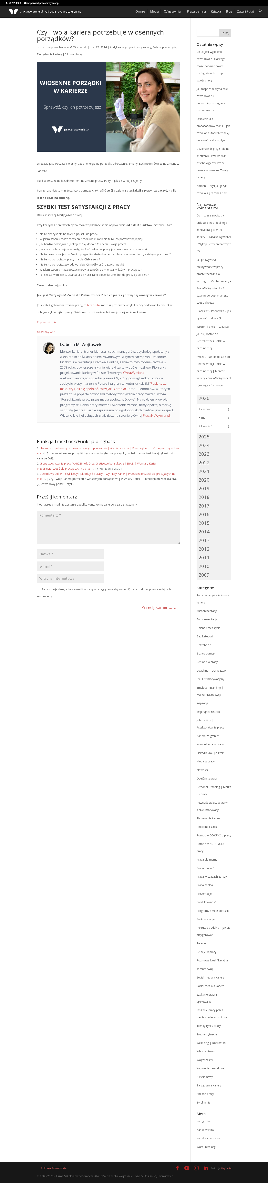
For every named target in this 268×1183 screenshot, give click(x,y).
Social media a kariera (210, 977)
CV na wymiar (173, 11)
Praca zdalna (205, 885)
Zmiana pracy (205, 1094)
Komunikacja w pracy (210, 744)
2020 (204, 479)
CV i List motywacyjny (210, 679)
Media (154, 11)
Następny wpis (46, 332)
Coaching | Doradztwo (211, 670)
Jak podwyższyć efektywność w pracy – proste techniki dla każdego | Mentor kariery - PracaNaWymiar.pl (214, 274)
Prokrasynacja (206, 919)
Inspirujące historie (209, 712)
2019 (204, 488)
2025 (204, 436)
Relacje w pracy (206, 952)
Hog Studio (226, 1168)
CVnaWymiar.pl (134, 373)
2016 (204, 514)
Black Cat (203, 311)
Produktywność (206, 902)
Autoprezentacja (207, 611)
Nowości (202, 770)
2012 (204, 549)
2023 (204, 454)
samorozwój (205, 969)
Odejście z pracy (207, 778)
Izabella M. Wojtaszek (73, 47)
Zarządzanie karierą (49, 54)
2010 (204, 566)
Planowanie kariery (209, 818)
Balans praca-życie (165, 47)
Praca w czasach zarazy (212, 876)
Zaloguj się (204, 1121)
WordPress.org (206, 1147)
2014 (204, 531)
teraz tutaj (93, 305)
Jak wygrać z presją (210, 385)
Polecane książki (207, 827)
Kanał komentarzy (208, 1138)
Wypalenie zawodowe (210, 1068)
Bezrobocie (204, 645)
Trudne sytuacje (207, 1034)
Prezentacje (204, 893)
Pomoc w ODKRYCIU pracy (214, 835)
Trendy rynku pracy (209, 1026)
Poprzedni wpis (46, 322)
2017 (204, 505)
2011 (204, 557)
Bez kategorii (205, 636)
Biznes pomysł (206, 653)
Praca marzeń (205, 868)
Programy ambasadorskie (213, 911)
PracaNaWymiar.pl (156, 415)
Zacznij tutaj (245, 11)
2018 (204, 497)
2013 (204, 540)
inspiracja (203, 703)
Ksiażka (216, 11)
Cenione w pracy (207, 662)
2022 (204, 462)
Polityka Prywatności (54, 1168)
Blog (229, 11)
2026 (204, 398)
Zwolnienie (203, 1102)
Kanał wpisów (205, 1130)
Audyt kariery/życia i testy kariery (130, 47)
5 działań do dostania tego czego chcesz (212, 295)
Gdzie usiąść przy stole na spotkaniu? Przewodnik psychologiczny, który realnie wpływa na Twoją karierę (213, 163)
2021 (204, 471)
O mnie (140, 11)
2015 (204, 523)
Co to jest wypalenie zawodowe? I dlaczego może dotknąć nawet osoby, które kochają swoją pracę (211, 66)
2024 (204, 445)
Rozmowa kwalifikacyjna (212, 960)
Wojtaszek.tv (205, 1060)
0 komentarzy (73, 54)
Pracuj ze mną (196, 11)
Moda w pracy (206, 761)
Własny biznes (206, 1051)
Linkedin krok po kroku (211, 753)
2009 (204, 574)
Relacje (201, 943)
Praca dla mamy (207, 859)
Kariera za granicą (208, 736)
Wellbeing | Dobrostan (211, 1043)
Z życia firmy (205, 1077)
